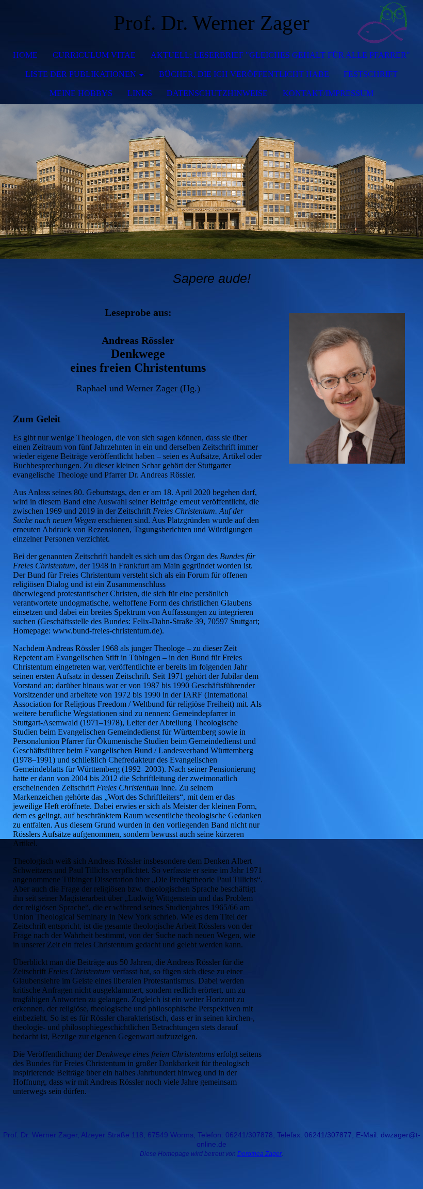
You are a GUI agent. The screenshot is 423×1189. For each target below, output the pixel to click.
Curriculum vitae (94, 55)
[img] (384, 23)
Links (139, 93)
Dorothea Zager (259, 1154)
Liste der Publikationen (80, 74)
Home (25, 55)
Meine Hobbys (81, 93)
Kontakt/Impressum (328, 93)
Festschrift (371, 74)
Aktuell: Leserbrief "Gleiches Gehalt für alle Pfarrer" (280, 55)
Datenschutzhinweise (217, 93)
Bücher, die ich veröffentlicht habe (244, 74)
